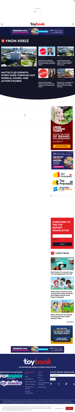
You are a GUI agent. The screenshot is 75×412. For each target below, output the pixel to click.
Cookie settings (59, 408)
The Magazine (29, 379)
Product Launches (30, 381)
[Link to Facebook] (74, 384)
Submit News (42, 387)
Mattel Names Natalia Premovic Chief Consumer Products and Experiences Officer (46, 84)
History (40, 375)
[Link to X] (59, 384)
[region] (37, 408)
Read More (29, 410)
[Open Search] (73, 24)
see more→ (70, 322)
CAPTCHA (55, 239)
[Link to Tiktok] (66, 384)
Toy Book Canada (30, 384)
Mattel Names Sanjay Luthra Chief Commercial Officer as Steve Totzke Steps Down (64, 63)
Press (39, 377)
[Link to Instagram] (51, 384)
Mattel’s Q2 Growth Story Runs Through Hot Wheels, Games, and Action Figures (18, 76)
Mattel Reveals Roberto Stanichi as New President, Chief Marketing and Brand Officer (46, 63)
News (26, 376)
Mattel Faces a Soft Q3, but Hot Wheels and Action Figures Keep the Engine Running (65, 84)
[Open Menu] (2, 24)
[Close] (74, 0)
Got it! (69, 408)
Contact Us (41, 380)
